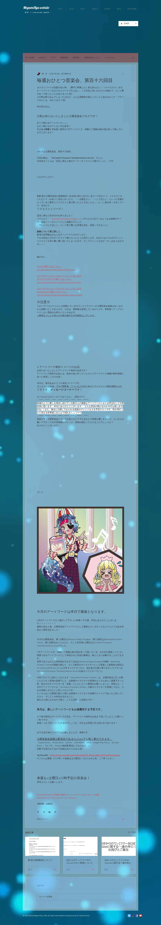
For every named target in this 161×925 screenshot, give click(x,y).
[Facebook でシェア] (38, 812)
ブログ (53, 58)
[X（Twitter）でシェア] (44, 812)
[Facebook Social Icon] (136, 915)
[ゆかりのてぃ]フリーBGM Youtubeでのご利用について (79, 861)
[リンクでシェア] (55, 812)
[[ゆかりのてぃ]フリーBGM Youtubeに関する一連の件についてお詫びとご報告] (119, 846)
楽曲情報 (64, 58)
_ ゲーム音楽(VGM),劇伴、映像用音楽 (39, 12)
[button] (133, 58)
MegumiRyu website (36, 7)
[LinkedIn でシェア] (49, 812)
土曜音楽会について (92, 58)
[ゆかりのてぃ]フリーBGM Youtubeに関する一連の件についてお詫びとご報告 (118, 861)
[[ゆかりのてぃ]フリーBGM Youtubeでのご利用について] (81, 846)
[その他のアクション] (122, 73)
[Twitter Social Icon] (129, 915)
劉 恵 (26, 12)
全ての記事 (29, 58)
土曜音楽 (75, 58)
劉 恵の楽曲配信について (40, 860)
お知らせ (42, 58)
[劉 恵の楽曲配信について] (42, 846)
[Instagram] (133, 915)
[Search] (135, 26)
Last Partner (109, 58)
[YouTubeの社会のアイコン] (140, 915)
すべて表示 (132, 832)
